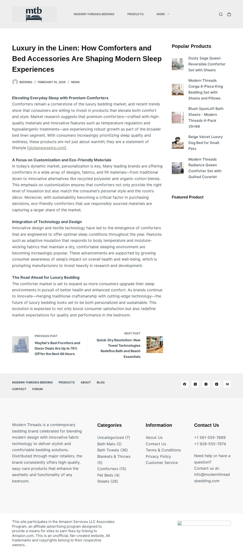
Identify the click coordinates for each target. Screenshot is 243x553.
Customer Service (162, 462)
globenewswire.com (47, 147)
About (86, 382)
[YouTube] (216, 384)
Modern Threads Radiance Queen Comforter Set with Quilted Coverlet (204, 168)
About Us (154, 437)
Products (135, 14)
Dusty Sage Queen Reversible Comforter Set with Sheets (206, 64)
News (75, 82)
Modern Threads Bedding (94, 14)
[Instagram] (206, 384)
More (161, 14)
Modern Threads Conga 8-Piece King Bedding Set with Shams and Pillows (205, 89)
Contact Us (156, 443)
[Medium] (227, 384)
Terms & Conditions (163, 450)
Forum (37, 389)
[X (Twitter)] (195, 384)
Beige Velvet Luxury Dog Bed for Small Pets (205, 143)
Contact (19, 389)
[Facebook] (184, 384)
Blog (101, 382)
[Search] (221, 14)
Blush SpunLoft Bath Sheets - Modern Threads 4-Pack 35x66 (206, 117)
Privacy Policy (158, 456)
